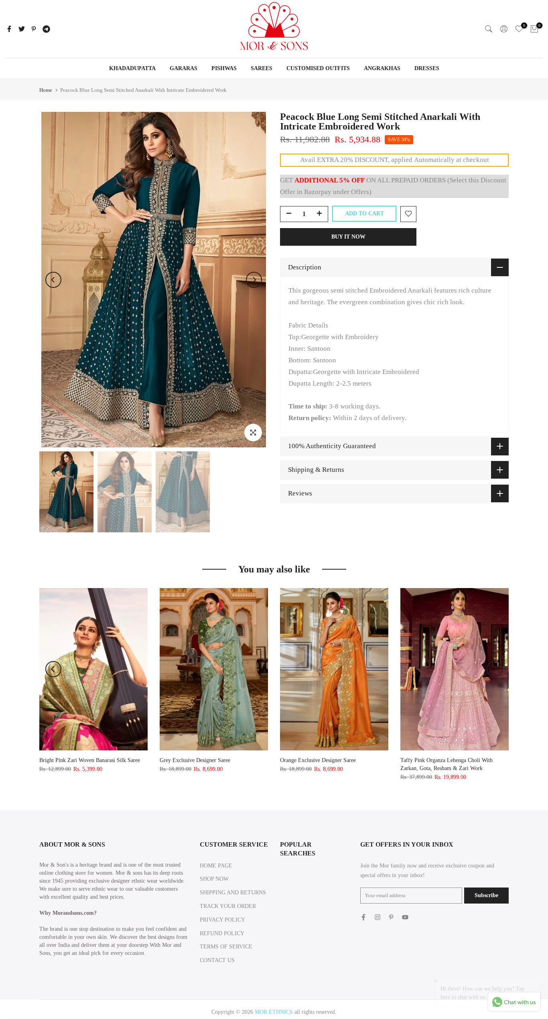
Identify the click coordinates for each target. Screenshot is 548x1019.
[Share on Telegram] (46, 29)
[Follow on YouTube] (405, 917)
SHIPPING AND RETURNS (233, 893)
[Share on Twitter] (21, 29)
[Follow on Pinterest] (391, 917)
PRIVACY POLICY (222, 920)
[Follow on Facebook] (363, 917)
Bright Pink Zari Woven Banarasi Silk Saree (89, 760)
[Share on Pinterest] (34, 29)
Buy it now (348, 236)
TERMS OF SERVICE (226, 947)
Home (45, 90)
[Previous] (53, 280)
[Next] (254, 280)
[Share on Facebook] (9, 29)
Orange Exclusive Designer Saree (318, 760)
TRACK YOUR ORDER (228, 906)
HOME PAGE (216, 866)
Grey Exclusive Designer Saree (195, 760)
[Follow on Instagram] (377, 917)
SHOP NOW (214, 879)
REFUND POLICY (222, 933)
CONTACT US (217, 960)
